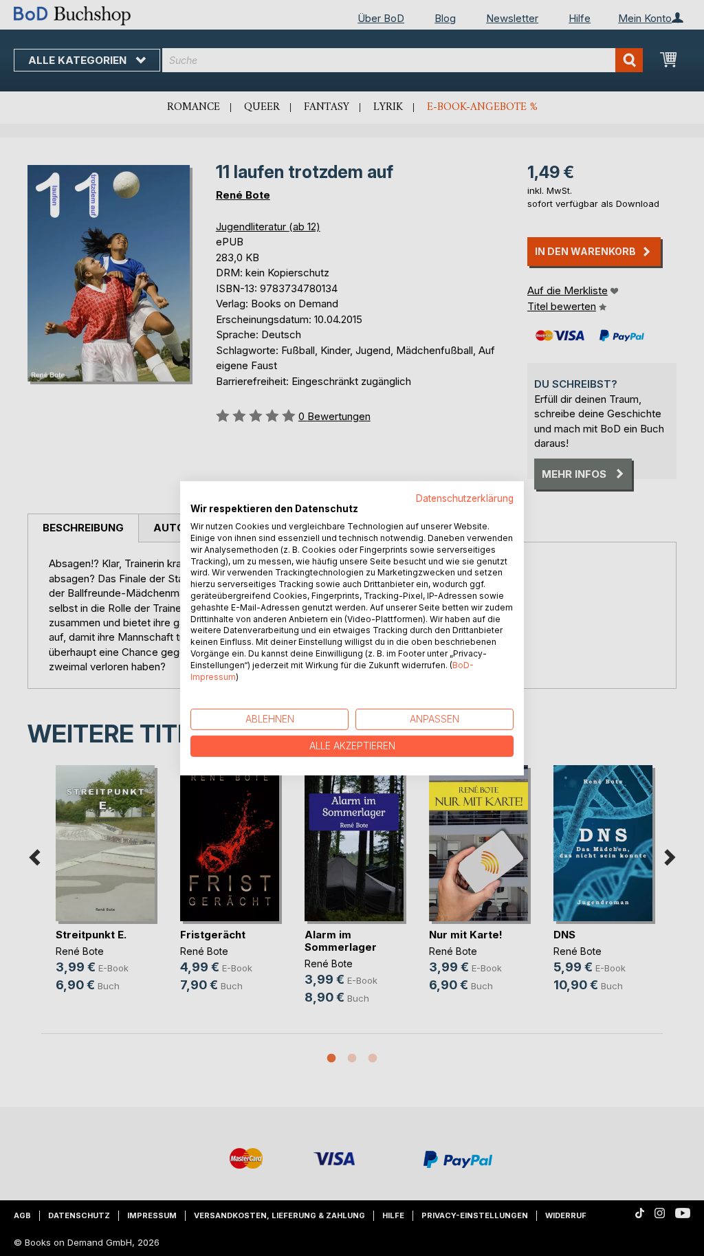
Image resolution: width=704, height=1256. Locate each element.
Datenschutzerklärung (465, 497)
